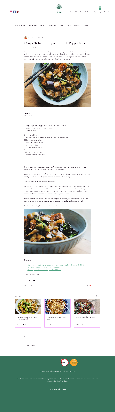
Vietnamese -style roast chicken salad (56, 318)
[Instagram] (11, 12)
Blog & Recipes (20, 25)
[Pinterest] (17, 12)
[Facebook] (14, 12)
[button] (100, 8)
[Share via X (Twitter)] (29, 280)
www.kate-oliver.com (58, 389)
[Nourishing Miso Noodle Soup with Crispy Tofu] (28, 306)
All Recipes (33, 25)
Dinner (61, 25)
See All (98, 296)
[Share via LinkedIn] (34, 280)
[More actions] (90, 38)
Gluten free (52, 25)
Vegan (42, 25)
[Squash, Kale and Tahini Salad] (87, 306)
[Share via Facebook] (25, 280)
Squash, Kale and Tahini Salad (85, 317)
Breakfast (77, 25)
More (86, 25)
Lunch (69, 25)
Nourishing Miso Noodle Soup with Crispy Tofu (27, 318)
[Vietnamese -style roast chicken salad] (58, 306)
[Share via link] (38, 280)
